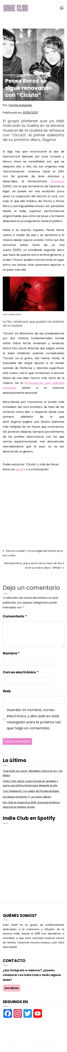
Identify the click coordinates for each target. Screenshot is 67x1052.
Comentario (15, 616)
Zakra (30, 1044)
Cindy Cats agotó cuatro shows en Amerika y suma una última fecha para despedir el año (30, 783)
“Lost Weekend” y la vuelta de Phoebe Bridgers (31, 791)
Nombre (11, 653)
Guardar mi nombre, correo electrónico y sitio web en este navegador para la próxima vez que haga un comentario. (34, 719)
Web (7, 691)
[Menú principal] (61, 8)
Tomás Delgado (20, 105)
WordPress (53, 1044)
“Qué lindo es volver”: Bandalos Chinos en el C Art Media (33, 773)
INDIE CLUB (48, 1038)
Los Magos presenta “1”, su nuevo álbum (27, 797)
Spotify (20, 469)
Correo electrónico (20, 672)
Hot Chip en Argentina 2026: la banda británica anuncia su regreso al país (31, 804)
